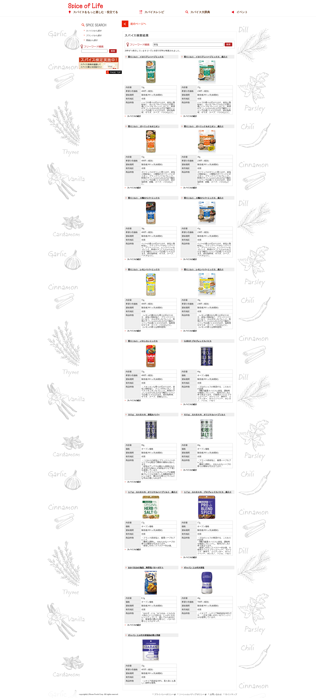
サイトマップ (231, 694)
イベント (242, 12)
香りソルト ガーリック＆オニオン (144, 126)
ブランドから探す (94, 35)
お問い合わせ (216, 694)
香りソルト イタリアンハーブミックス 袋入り (205, 57)
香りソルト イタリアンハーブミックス (146, 57)
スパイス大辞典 (200, 12)
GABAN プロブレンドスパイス (197, 341)
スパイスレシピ (154, 12)
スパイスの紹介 (134, 116)
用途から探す (92, 40)
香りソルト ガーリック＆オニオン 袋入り (204, 126)
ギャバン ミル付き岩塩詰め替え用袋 (144, 635)
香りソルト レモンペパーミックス (144, 269)
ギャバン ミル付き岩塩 (194, 568)
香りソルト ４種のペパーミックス (144, 198)
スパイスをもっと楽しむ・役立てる (95, 12)
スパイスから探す (94, 31)
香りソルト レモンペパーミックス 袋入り (204, 269)
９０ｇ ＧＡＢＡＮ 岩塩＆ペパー (144, 415)
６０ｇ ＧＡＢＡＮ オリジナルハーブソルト (204, 415)
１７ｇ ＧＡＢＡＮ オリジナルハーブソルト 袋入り (152, 492)
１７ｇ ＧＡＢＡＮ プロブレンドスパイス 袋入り (207, 492)
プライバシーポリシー (164, 694)
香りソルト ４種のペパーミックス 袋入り (204, 198)
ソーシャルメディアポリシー (192, 694)
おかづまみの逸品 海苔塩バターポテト (146, 568)
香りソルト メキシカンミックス (143, 341)
